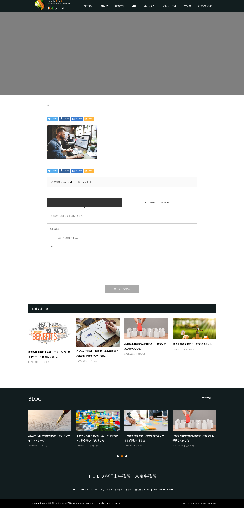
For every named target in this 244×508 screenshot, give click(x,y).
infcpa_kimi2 (66, 182)
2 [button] (122, 456)
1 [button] (118, 456)
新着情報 (119, 5)
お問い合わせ (205, 5)
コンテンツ (149, 5)
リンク (147, 489)
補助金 (104, 5)
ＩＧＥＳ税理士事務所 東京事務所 (122, 476)
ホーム (74, 489)
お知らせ (142, 354)
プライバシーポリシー (163, 489)
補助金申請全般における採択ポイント (192, 344)
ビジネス (46, 362)
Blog (134, 5)
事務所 (187, 5)
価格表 (138, 489)
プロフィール (170, 5)
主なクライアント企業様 (111, 489)
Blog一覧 (206, 397)
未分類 (141, 445)
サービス (89, 5)
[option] (124, 429)
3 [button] (126, 456)
